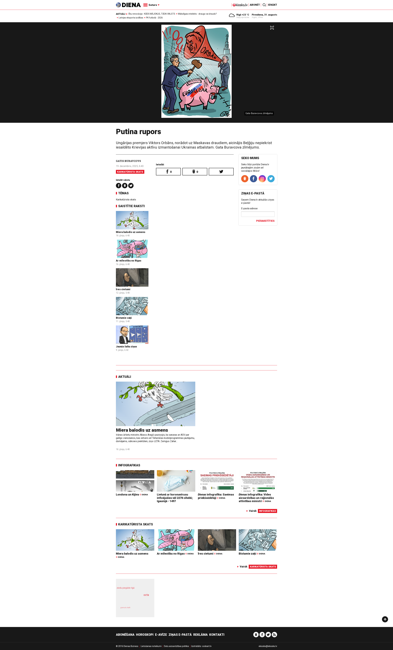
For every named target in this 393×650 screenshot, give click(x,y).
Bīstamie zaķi (124, 317)
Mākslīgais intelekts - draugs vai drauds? (197, 14)
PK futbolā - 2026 (154, 17)
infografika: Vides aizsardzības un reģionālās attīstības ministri (256, 498)
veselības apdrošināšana (132, 600)
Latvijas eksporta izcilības (131, 17)
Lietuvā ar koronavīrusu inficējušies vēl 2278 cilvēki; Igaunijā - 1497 (175, 498)
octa (146, 594)
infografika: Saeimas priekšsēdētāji (216, 496)
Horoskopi (145, 634)
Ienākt (272, 4)
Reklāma (200, 634)
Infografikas (129, 465)
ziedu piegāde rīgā (125, 588)
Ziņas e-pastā (180, 634)
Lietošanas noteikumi (151, 646)
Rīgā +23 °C (242, 14)
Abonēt (255, 4)
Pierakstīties (265, 220)
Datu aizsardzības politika (176, 646)
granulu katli (125, 608)
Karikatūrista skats (130, 171)
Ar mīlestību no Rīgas (128, 260)
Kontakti (216, 634)
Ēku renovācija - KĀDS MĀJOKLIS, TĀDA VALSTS (151, 14)
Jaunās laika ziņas (126, 346)
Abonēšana (125, 634)
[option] (196, 74)
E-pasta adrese (249, 208)
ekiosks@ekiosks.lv (268, 646)
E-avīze (161, 634)
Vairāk (253, 510)
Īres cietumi (123, 289)
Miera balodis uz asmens (130, 232)
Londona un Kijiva (132, 494)
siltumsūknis (142, 610)
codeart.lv (207, 646)
